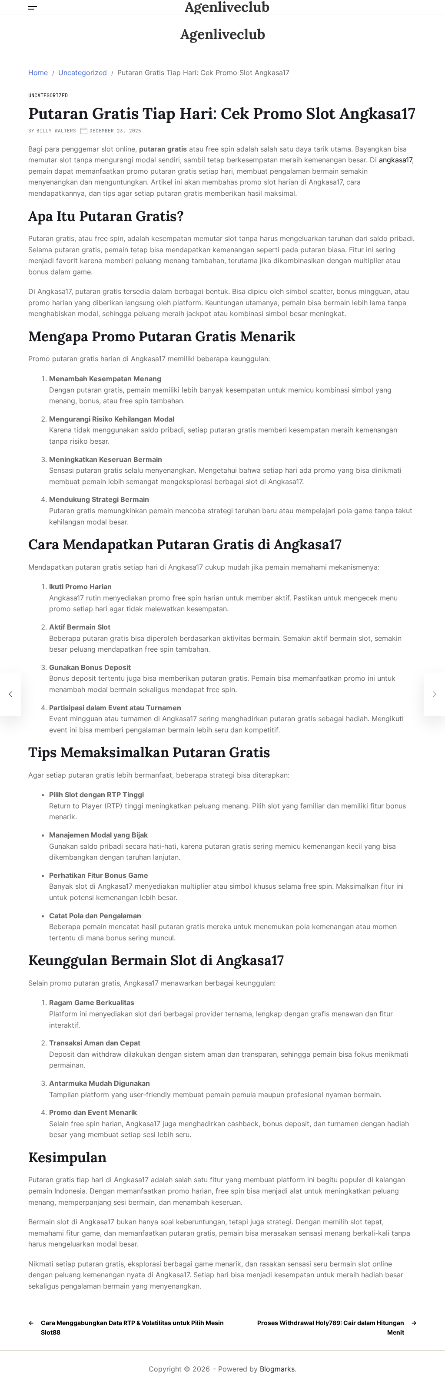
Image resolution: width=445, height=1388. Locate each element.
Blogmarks (277, 1369)
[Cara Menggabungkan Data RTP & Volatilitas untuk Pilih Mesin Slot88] (10, 694)
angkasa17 (395, 159)
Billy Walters (56, 131)
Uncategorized (48, 95)
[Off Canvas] (32, 8)
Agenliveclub (227, 7)
